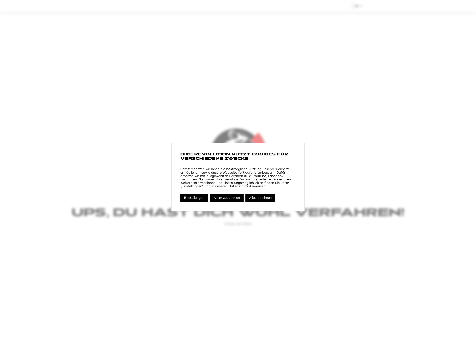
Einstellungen (194, 197)
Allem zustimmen (227, 197)
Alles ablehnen (260, 197)
